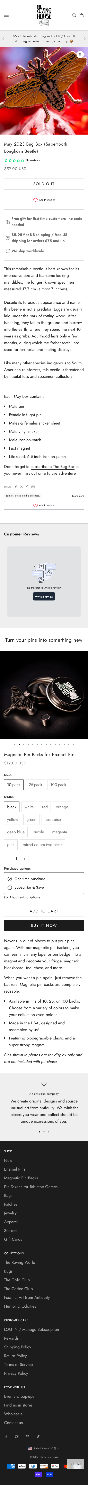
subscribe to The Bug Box (52, 467)
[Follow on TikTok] (38, 1436)
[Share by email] (33, 486)
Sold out (44, 184)
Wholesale (13, 1414)
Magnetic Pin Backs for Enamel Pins (40, 754)
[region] (44, 1103)
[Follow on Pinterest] (27, 1436)
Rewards (11, 1338)
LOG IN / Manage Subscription (31, 1329)
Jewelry (10, 1213)
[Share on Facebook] (15, 486)
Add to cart (44, 911)
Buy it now (44, 925)
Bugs (8, 1271)
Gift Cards (13, 1239)
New (8, 1160)
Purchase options (17, 868)
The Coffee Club (18, 1289)
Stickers (10, 1231)
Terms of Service (18, 1365)
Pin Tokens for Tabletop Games (31, 1187)
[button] (44, 897)
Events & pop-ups (19, 1396)
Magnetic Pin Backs (21, 1178)
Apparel (11, 1222)
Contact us (13, 1423)
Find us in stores (18, 1405)
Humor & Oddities (20, 1306)
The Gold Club (17, 1280)
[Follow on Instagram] (17, 1436)
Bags (8, 1196)
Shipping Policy (17, 1347)
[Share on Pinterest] (27, 486)
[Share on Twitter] (21, 486)
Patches (10, 1204)
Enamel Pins (14, 1169)
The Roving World (19, 1262)
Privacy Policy (16, 1373)
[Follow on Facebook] (6, 1436)
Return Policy (15, 1356)
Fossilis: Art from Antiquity (27, 1297)
